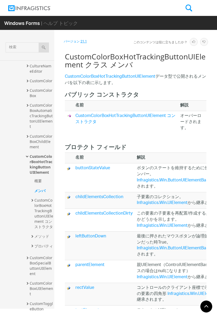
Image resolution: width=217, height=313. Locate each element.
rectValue (84, 288)
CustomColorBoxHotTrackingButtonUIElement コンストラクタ (43, 213)
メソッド (41, 236)
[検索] (44, 47)
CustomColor (41, 80)
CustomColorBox (41, 93)
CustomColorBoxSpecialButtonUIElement (41, 265)
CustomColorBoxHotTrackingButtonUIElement (41, 164)
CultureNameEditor (40, 68)
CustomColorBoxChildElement (41, 141)
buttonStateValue (92, 168)
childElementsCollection (99, 197)
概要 (38, 180)
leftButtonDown (90, 236)
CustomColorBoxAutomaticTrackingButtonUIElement (41, 116)
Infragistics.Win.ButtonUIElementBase (174, 180)
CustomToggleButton (41, 306)
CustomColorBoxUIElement (41, 288)
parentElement (90, 265)
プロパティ (43, 246)
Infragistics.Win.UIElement (162, 203)
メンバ (40, 190)
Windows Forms (22, 23)
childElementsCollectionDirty (104, 213)
